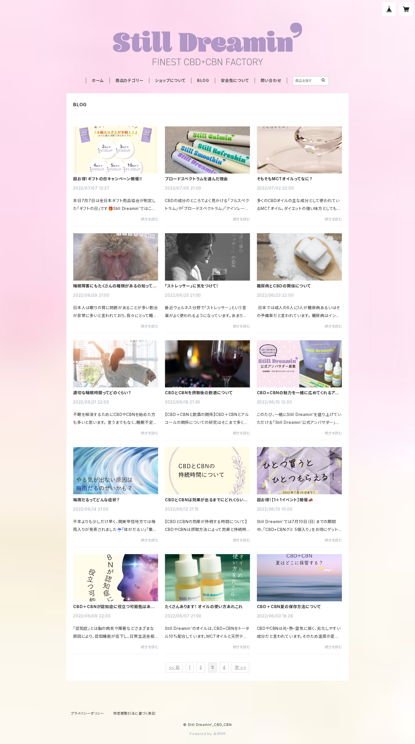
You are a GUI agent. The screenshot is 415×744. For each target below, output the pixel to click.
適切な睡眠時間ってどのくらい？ (102, 393)
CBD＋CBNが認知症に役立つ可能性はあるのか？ (114, 607)
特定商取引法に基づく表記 (134, 713)
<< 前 (174, 667)
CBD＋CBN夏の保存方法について (289, 607)
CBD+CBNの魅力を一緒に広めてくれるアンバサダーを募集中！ (298, 393)
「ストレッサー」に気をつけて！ (191, 286)
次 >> (240, 667)
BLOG (203, 80)
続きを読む (149, 219)
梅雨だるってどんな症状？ (96, 500)
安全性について (235, 80)
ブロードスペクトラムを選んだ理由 (196, 179)
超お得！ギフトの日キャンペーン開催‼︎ (107, 179)
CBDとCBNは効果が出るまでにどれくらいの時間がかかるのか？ (206, 500)
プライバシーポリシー (87, 713)
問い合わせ (271, 80)
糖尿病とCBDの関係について (284, 286)
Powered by (201, 734)
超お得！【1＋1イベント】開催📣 (285, 500)
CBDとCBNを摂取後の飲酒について (198, 393)
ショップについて (170, 80)
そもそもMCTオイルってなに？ (285, 179)
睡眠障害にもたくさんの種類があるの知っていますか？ (115, 286)
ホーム (98, 80)
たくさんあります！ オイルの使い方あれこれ (204, 607)
